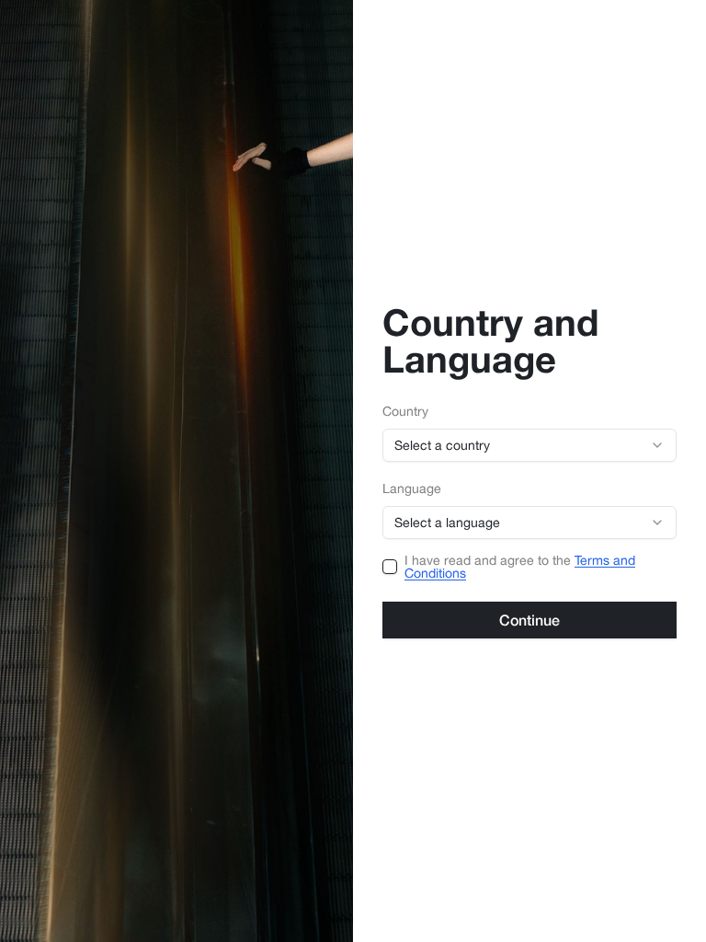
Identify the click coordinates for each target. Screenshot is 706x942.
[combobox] (529, 445)
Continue (529, 619)
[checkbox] (389, 566)
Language (411, 489)
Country (405, 412)
